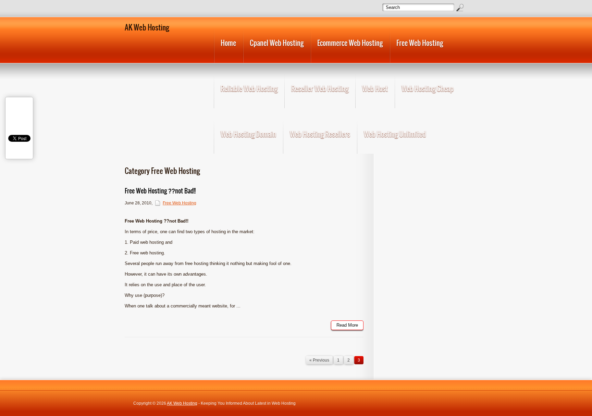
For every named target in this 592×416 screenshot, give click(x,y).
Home (228, 43)
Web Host (375, 88)
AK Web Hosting (182, 403)
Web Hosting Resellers (320, 134)
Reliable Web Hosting (249, 88)
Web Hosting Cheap (428, 88)
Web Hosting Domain (248, 134)
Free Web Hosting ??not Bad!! (160, 191)
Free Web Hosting (419, 43)
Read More (347, 325)
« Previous (319, 360)
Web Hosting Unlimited (395, 134)
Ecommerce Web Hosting (350, 43)
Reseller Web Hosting (319, 88)
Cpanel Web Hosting (277, 43)
